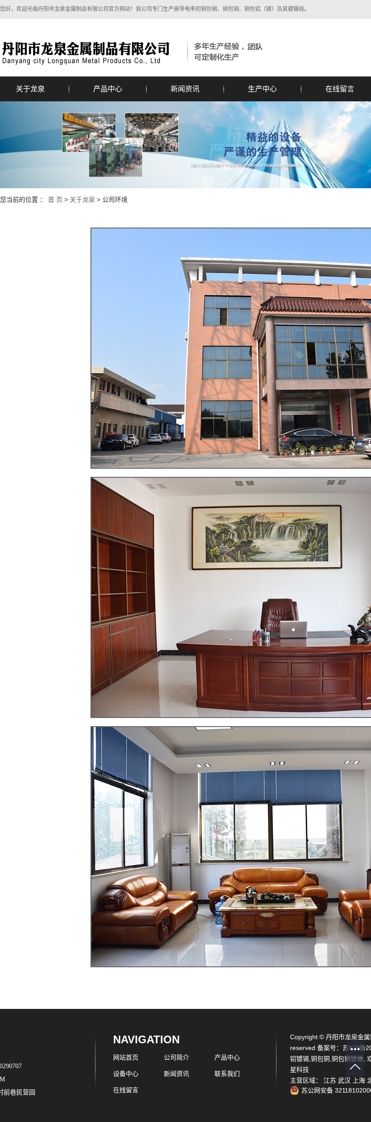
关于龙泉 (82, 199)
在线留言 (125, 1089)
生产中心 (262, 89)
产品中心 (107, 89)
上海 (358, 1080)
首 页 (55, 199)
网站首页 (125, 1057)
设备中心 (125, 1073)
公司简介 (176, 1057)
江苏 (329, 1080)
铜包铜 (320, 1058)
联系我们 (227, 1073)
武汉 (344, 1080)
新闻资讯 (185, 89)
